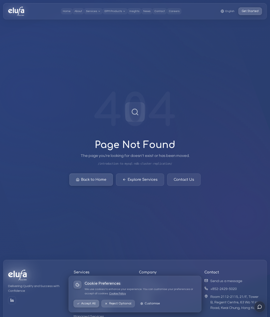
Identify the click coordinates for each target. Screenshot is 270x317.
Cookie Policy (117, 293)
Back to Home (93, 180)
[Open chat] (259, 306)
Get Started (250, 11)
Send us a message (226, 281)
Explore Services (143, 180)
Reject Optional (120, 303)
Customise (152, 303)
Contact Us (184, 180)
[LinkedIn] (12, 300)
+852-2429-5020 (223, 289)
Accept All (88, 303)
